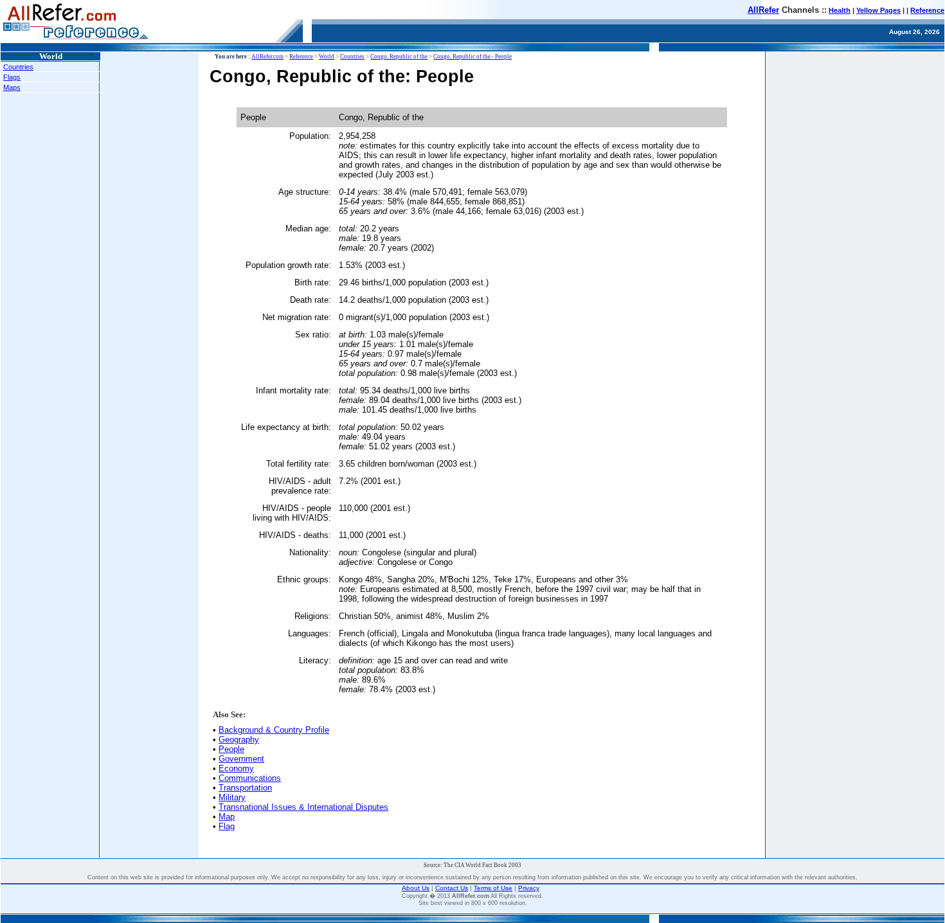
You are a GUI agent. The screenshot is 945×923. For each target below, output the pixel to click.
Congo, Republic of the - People (472, 56)
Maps (12, 87)
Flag (227, 826)
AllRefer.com (267, 56)
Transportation (245, 788)
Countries (18, 67)
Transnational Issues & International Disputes (303, 807)
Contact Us (451, 888)
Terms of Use (493, 888)
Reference (927, 10)
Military (232, 797)
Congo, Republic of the (399, 56)
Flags (12, 77)
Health (840, 10)
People (231, 749)
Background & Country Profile (274, 730)
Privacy (528, 888)
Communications (250, 778)
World (326, 56)
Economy (236, 768)
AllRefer (763, 10)
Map (227, 816)
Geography (239, 739)
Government (241, 759)
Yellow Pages (878, 10)
